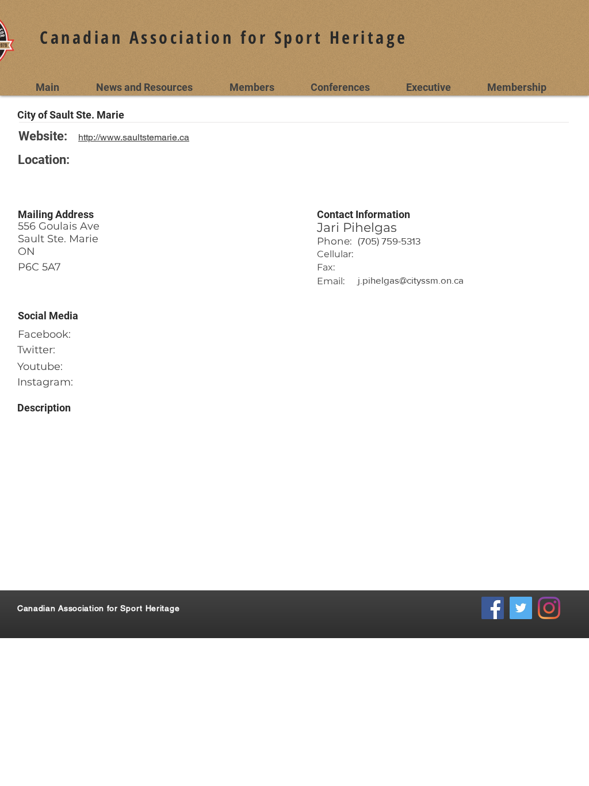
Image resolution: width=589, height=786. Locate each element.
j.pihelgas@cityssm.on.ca (411, 279)
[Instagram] (549, 608)
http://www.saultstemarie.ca (133, 137)
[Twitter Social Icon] (521, 608)
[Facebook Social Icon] (492, 608)
